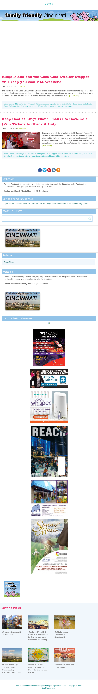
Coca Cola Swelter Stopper (16, 106)
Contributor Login (49, 688)
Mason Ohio (54, 156)
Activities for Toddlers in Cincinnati (61, 634)
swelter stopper (65, 106)
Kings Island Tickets (39, 156)
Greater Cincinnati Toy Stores (11, 633)
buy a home (22, 203)
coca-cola (33, 106)
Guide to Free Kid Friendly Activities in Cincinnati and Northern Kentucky (38, 636)
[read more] (74, 95)
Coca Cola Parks (85, 104)
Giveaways (19, 153)
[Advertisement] (49, 51)
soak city (54, 106)
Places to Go (30, 153)
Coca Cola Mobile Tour (67, 104)
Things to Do (20, 104)
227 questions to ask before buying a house (72, 203)
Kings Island (43, 106)
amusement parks (48, 104)
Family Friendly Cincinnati (49, 15)
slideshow (65, 156)
